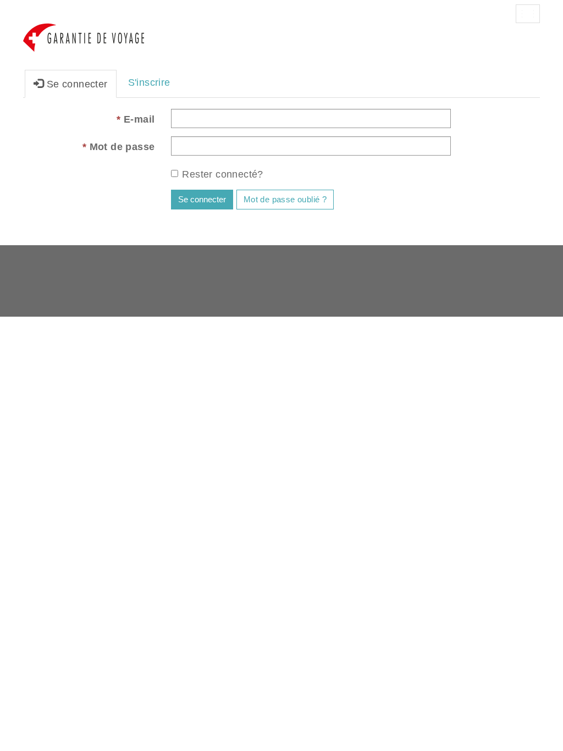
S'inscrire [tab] (149, 82)
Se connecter (202, 199)
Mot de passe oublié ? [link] (285, 199)
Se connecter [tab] (75, 84)
